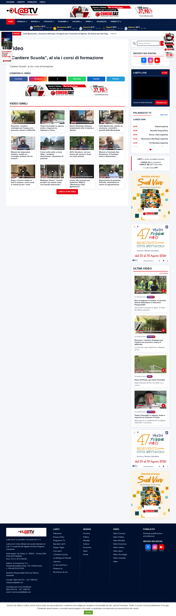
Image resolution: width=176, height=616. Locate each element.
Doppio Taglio (58, 538)
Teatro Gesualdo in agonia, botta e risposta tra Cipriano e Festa (150, 416)
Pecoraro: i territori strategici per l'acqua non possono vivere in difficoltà (149, 342)
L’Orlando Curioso (60, 545)
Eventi (85, 545)
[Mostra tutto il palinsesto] (150, 150)
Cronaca (21, 21)
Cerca (42, 2)
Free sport (57, 541)
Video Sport (118, 541)
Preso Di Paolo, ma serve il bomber (150, 380)
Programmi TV (59, 531)
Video (115, 552)
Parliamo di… (58, 559)
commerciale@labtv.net (21, 582)
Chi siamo (10, 2)
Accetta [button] (88, 612)
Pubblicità (32, 2)
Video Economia (119, 534)
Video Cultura (118, 538)
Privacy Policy (58, 527)
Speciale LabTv (59, 534)
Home (10, 21)
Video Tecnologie (120, 545)
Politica (34, 21)
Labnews (56, 552)
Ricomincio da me (60, 562)
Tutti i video (163, 273)
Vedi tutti (164, 115)
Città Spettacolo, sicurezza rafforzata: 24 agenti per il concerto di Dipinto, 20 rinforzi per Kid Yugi (65, 34)
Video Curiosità (119, 548)
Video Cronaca (119, 524)
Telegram (115, 79)
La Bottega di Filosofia (62, 548)
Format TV (115, 21)
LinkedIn (96, 79)
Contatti (21, 2)
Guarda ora (161, 103)
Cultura (76, 21)
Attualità (48, 21)
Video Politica (118, 527)
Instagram (38, 79)
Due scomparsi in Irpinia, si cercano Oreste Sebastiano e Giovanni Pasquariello (150, 302)
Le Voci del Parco (60, 555)
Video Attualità (119, 531)
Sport (88, 21)
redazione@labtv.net (14, 573)
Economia (62, 21)
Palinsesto (101, 21)
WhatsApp (77, 79)
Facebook (18, 79)
